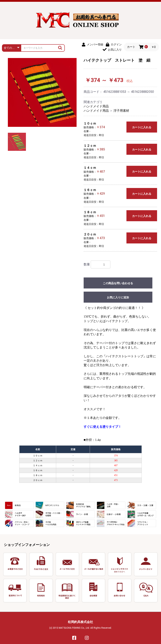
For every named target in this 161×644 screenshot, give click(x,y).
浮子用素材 (121, 110)
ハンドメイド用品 (96, 106)
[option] (42, 92)
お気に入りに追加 (118, 297)
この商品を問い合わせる (118, 283)
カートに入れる (141, 127)
